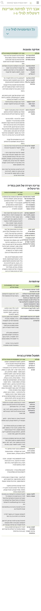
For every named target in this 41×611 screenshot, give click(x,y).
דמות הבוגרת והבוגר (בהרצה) (17, 3)
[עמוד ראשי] (31, 2)
